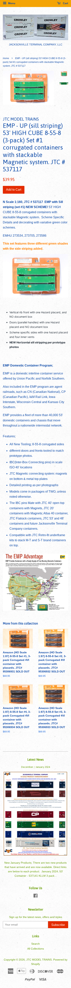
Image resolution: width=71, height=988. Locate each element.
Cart (65, 3)
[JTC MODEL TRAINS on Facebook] (35, 896)
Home (6, 58)
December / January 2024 (35, 766)
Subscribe (58, 924)
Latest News (35, 759)
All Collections (35, 948)
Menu (11, 3)
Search (35, 943)
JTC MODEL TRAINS (39, 959)
